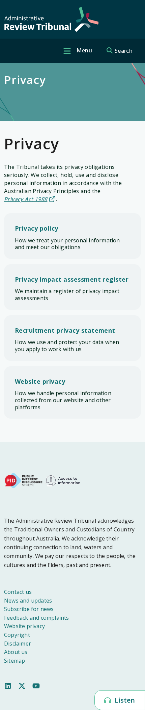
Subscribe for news (29, 609)
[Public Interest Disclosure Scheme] (23, 480)
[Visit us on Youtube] (36, 685)
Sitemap (14, 660)
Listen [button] (124, 700)
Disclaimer (17, 643)
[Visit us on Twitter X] (22, 685)
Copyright (17, 634)
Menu (83, 50)
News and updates (28, 600)
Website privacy (24, 626)
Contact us (18, 592)
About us (16, 652)
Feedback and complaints (36, 617)
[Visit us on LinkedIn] (7, 685)
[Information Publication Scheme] (63, 480)
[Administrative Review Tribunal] (51, 19)
